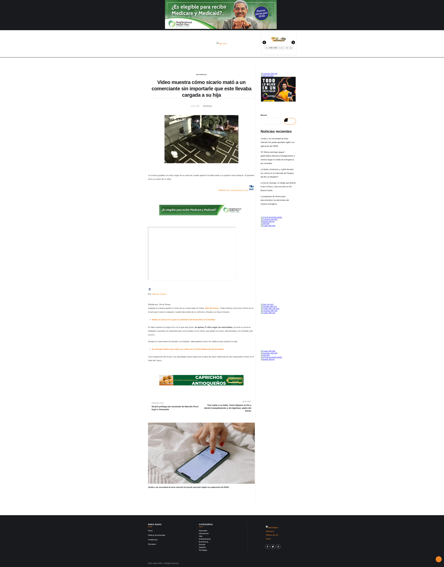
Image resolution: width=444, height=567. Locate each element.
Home (150, 531)
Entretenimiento (205, 539)
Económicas (203, 542)
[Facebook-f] (267, 546)
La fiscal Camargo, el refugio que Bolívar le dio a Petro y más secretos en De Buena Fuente (278, 187)
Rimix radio (152, 563)
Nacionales (201, 74)
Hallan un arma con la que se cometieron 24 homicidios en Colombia (183, 320)
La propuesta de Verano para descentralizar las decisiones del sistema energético (275, 200)
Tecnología (203, 550)
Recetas (202, 544)
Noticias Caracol (159, 294)
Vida (200, 536)
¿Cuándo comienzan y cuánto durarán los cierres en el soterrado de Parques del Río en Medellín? (277, 173)
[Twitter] (272, 546)
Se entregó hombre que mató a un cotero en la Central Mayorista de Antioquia (188, 349)
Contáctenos (153, 540)
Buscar (264, 115)
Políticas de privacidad (156, 535)
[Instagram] (278, 546)
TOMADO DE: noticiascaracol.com (233, 190)
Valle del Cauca (212, 308)
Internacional (203, 533)
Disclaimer (152, 544)
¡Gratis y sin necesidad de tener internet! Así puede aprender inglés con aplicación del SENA (188, 487)
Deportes (202, 547)
